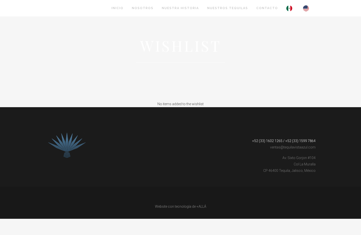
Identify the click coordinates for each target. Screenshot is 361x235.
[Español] (290, 8)
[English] (307, 8)
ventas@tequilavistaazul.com (293, 147)
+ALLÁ (201, 206)
